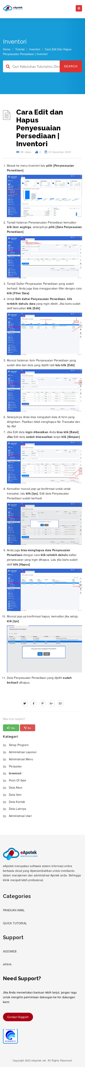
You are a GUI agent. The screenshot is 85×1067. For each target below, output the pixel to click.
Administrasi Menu (21, 759)
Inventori (34, 49)
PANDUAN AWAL (14, 910)
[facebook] (33, 703)
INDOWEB (9, 951)
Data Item (15, 795)
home (6, 49)
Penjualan (15, 766)
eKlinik (7, 964)
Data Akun (16, 787)
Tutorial (20, 49)
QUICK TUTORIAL (15, 923)
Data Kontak (17, 802)
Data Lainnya (17, 809)
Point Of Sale (17, 780)
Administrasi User (20, 816)
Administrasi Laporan (23, 752)
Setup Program (19, 745)
